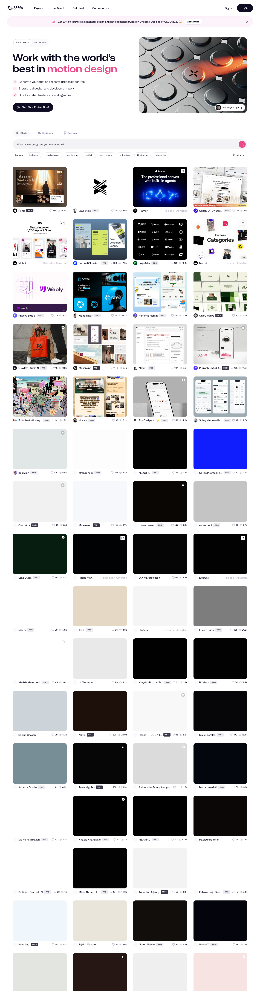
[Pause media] (144, 107)
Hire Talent (57, 8)
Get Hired (78, 8)
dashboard (34, 155)
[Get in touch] (47, 201)
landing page (53, 155)
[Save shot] (54, 201)
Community (99, 8)
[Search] (242, 144)
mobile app (72, 155)
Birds (239, 112)
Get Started (193, 21)
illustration (142, 155)
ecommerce (106, 155)
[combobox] (124, 144)
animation (125, 155)
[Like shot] (61, 201)
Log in (245, 8)
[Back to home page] (15, 8)
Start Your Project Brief (35, 107)
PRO (30, 210)
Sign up (229, 8)
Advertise (181, 210)
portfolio (89, 155)
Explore (38, 8)
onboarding (160, 155)
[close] (247, 22)
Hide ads (168, 210)
